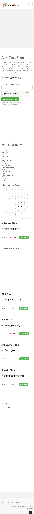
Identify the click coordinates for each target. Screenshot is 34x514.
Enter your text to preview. (10, 84)
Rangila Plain (8, 370)
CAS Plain (6, 294)
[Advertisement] (17, 28)
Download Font (11, 99)
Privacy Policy (12, 506)
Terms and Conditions (22, 506)
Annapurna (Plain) (10, 345)
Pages (31, 506)
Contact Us (30, 508)
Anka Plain (6, 319)
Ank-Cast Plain (9, 223)
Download (25, 237)
